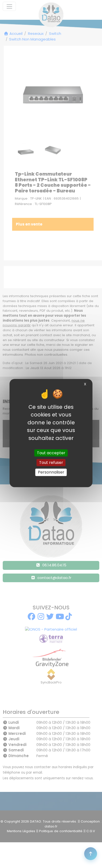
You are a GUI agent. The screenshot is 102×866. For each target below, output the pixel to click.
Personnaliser (51, 472)
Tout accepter (51, 453)
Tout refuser (51, 462)
